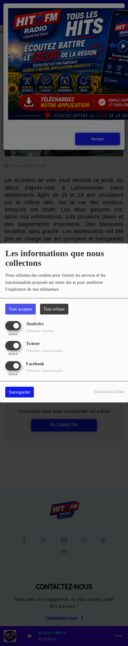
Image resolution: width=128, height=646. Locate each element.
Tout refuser (54, 309)
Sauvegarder (19, 392)
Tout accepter (20, 309)
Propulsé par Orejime (109, 391)
